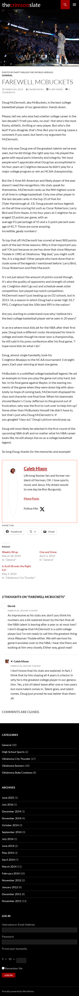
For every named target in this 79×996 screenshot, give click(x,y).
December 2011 (11, 894)
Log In (8, 975)
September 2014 (11, 832)
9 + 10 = (9, 959)
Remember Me (13, 968)
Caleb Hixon (36, 89)
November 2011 (11, 901)
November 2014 (11, 818)
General (7, 75)
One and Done (48, 552)
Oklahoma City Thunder (16, 758)
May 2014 (8, 852)
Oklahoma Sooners (13, 765)
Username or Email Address (18, 924)
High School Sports (13, 751)
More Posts (31, 498)
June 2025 (8, 797)
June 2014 (8, 845)
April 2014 (8, 859)
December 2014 (11, 811)
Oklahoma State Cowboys (17, 772)
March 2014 (9, 866)
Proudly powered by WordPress (18, 991)
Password (8, 936)
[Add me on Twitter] (42, 509)
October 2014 (10, 825)
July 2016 (7, 804)
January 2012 (10, 887)
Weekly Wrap (10, 552)
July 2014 (7, 839)
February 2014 (11, 873)
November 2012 (11, 880)
